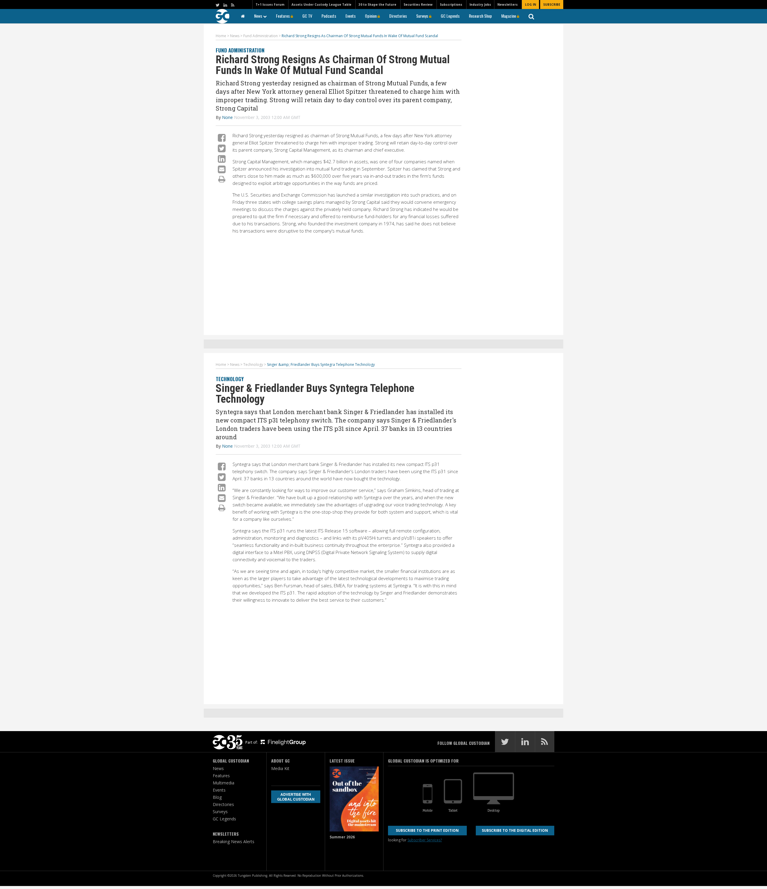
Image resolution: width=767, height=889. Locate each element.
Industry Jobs (480, 4)
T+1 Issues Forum (270, 4)
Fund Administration (240, 50)
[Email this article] (222, 169)
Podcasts (328, 16)
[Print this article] (221, 179)
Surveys (422, 16)
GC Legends (450, 16)
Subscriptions (451, 4)
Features (283, 16)
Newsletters (507, 4)
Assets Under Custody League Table (321, 4)
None (227, 117)
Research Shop (480, 16)
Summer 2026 (342, 837)
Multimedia (223, 783)
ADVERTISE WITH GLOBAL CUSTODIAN (296, 797)
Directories (398, 16)
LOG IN (530, 4)
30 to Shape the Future (377, 4)
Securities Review (418, 4)
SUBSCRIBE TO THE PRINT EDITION (427, 830)
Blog (217, 797)
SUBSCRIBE (551, 4)
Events (350, 16)
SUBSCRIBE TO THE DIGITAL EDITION (515, 830)
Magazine (509, 16)
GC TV (307, 16)
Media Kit (280, 768)
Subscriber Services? (424, 840)
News (258, 16)
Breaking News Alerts (233, 841)
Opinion (371, 16)
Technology (230, 379)
